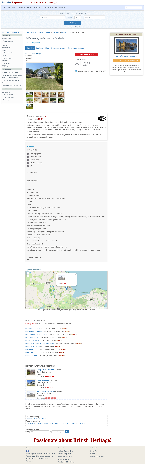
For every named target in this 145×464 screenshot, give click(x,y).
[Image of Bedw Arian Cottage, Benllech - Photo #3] (45, 94)
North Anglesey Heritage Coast (12, 75)
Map (47, 48)
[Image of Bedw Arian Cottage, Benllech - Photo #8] (45, 100)
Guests (71, 17)
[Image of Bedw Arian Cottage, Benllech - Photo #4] (53, 94)
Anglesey (5, 66)
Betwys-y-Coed (8, 95)
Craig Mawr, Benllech (45, 370)
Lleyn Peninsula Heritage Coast (12, 85)
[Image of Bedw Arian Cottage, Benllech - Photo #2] (37, 94)
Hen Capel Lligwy (32, 337)
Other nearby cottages (76, 48)
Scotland (37, 419)
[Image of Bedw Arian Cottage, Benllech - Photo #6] (29, 100)
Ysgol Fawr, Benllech (45, 391)
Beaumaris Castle (32, 346)
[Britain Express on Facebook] (27, 451)
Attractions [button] (11, 7)
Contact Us (93, 451)
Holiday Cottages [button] (33, 7)
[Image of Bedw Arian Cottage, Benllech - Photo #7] (37, 100)
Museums (5, 60)
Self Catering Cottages (35, 32)
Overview (30, 48)
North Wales (64, 423)
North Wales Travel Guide (10, 32)
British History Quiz (64, 453)
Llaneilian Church (32, 349)
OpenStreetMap (98, 308)
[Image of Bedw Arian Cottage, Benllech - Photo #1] (29, 94)
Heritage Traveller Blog (65, 451)
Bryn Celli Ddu (31, 352)
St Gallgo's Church (33, 328)
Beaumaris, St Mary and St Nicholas (39, 343)
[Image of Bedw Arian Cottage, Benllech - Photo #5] (61, 94)
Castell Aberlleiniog (33, 340)
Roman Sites (6, 63)
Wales (48, 32)
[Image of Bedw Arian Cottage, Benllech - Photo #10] (61, 100)
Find (27, 432)
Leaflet (92, 308)
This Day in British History (66, 462)
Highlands (54, 423)
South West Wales (77, 423)
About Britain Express (97, 456)
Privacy (92, 453)
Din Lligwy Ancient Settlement (37, 334)
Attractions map (8, 41)
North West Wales (8, 97)
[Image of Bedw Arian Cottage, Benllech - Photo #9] (53, 100)
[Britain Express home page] (12, 2)
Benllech (64, 32)
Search (72, 23)
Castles (4, 50)
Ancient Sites (6, 48)
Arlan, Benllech (43, 381)
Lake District (45, 423)
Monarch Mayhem (64, 459)
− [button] (27, 276)
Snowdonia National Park (10, 72)
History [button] (21, 7)
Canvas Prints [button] (47, 7)
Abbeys (4, 45)
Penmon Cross (31, 355)
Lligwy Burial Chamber (34, 331)
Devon (28, 423)
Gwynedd (55, 32)
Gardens (5, 55)
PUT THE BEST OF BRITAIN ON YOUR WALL (126, 60)
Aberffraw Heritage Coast (10, 77)
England (29, 419)
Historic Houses (7, 58)
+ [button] (27, 273)
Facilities (39, 48)
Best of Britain (60, 7)
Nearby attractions (58, 48)
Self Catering (6, 92)
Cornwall (35, 423)
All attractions (6, 38)
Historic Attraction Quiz (65, 456)
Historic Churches (8, 53)
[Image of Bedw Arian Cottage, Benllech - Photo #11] (29, 106)
